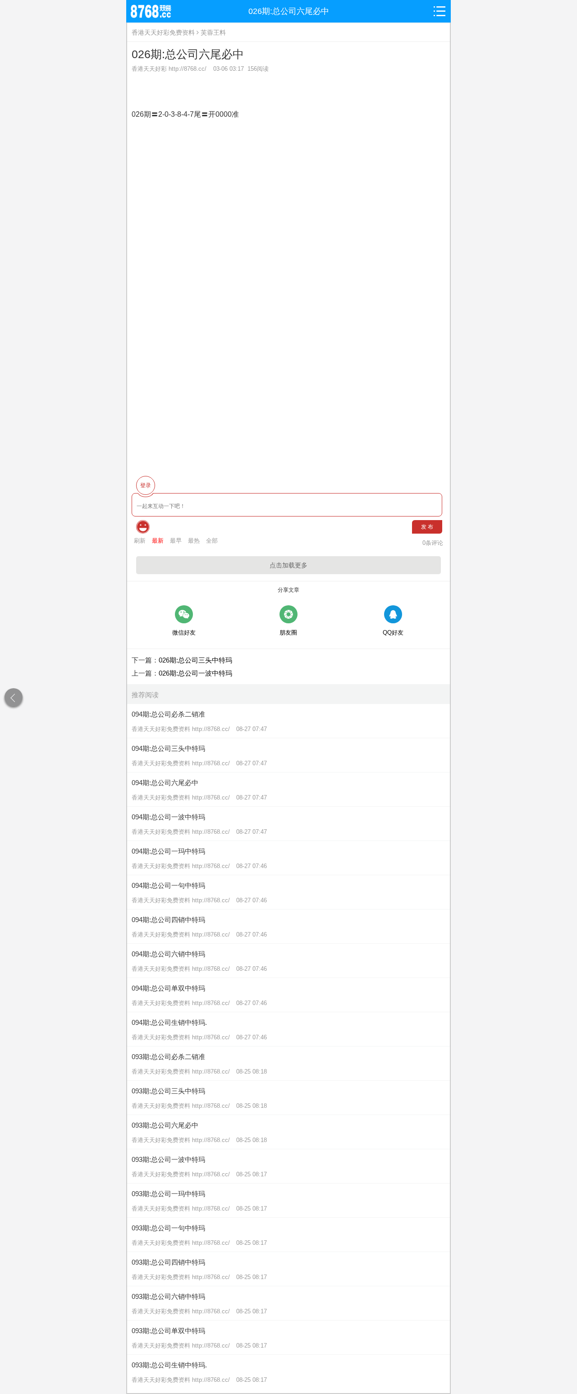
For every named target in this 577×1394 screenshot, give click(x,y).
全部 (212, 540)
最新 (158, 540)
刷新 (140, 540)
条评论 (432, 542)
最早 (176, 540)
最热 (194, 540)
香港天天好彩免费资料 (163, 32)
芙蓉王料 (213, 32)
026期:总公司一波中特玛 (195, 673)
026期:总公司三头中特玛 (195, 660)
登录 (145, 485)
